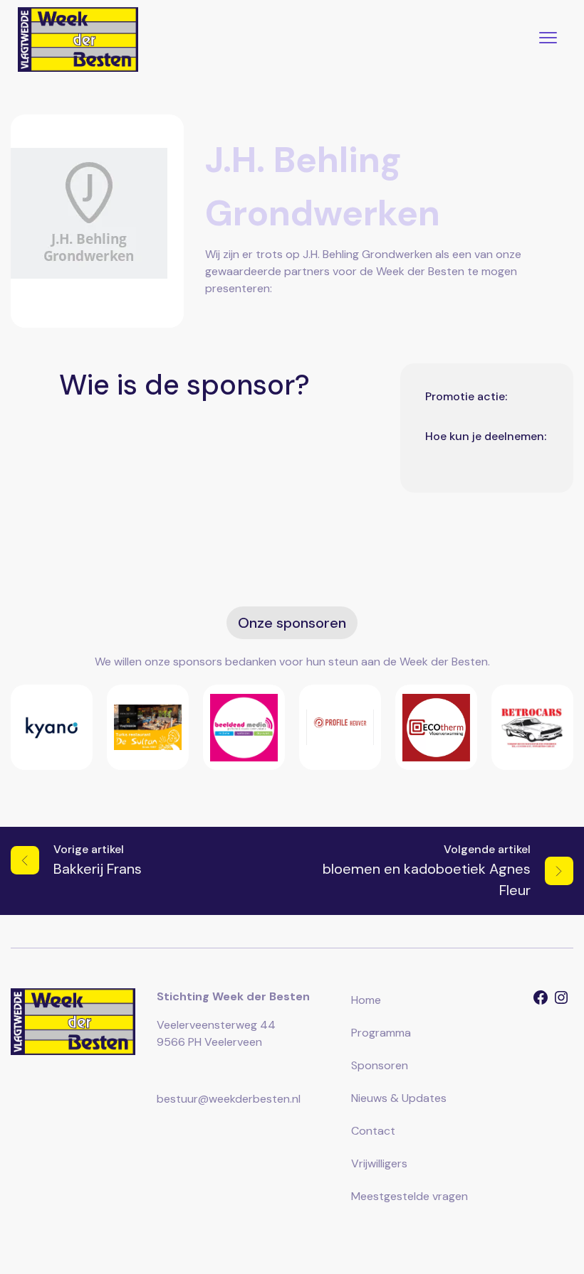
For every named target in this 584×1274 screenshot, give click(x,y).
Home (366, 999)
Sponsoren (379, 1065)
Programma (381, 1032)
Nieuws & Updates (399, 1098)
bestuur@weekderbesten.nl (229, 1098)
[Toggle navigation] (548, 39)
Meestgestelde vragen (409, 1196)
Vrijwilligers (379, 1163)
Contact (373, 1130)
